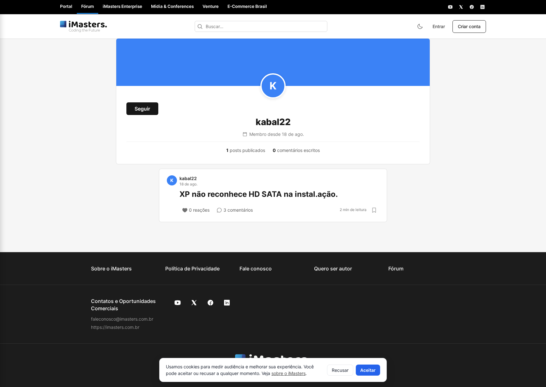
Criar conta (469, 26)
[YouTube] (450, 6)
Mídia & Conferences (172, 6)
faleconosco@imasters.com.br (122, 319)
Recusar (340, 370)
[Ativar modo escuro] (420, 26)
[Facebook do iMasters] (210, 303)
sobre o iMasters (288, 373)
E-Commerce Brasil (247, 6)
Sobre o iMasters (111, 268)
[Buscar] (200, 26)
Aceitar (368, 370)
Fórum (87, 6)
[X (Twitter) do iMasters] (194, 303)
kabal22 (188, 178)
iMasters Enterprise (122, 6)
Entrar (439, 26)
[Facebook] (471, 6)
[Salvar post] (374, 210)
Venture (211, 6)
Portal (66, 6)
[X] (461, 6)
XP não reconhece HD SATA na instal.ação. (258, 194)
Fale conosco (256, 268)
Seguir (142, 109)
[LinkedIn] (482, 6)
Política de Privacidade (192, 268)
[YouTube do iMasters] (178, 303)
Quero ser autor (333, 268)
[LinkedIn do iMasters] (227, 303)
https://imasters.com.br (115, 327)
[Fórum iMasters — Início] (83, 26)
